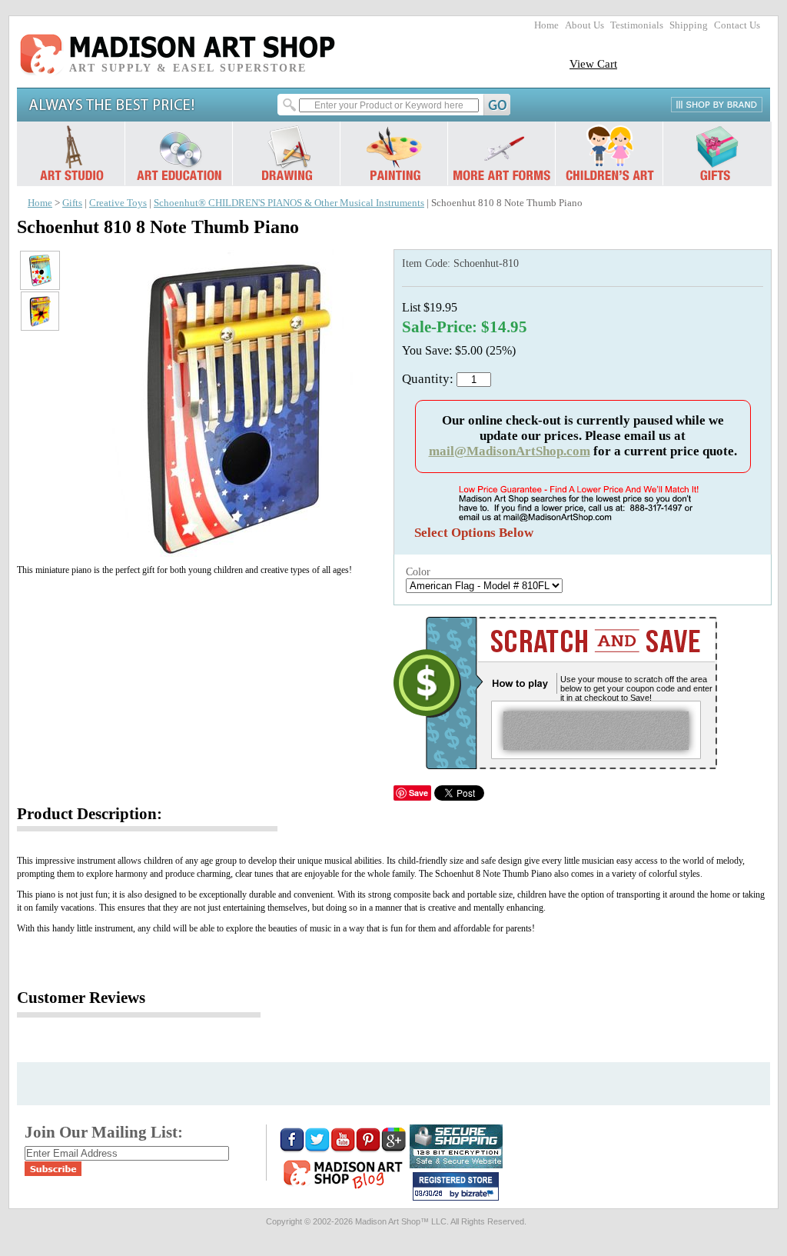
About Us (584, 25)
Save (418, 792)
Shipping (688, 25)
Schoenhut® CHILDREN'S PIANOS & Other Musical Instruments (289, 203)
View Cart (593, 63)
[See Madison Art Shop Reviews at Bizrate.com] (456, 1186)
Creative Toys (118, 203)
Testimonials (636, 25)
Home (546, 25)
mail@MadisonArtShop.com (509, 451)
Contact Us (737, 25)
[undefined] (232, 552)
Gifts (72, 203)
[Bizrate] (479, 1194)
